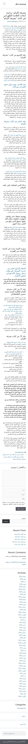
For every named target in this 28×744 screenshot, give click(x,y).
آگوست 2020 (22, 696)
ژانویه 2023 (22, 660)
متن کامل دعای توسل (20, 534)
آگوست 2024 (22, 615)
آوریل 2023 (22, 653)
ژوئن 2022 (23, 673)
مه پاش (24, 716)
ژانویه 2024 (22, 630)
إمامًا (20, 109)
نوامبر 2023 (22, 635)
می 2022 (23, 676)
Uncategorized (19, 452)
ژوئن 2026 (23, 579)
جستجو (24, 518)
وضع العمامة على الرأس (10, 80)
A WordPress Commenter (18, 562)
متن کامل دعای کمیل (20, 536)
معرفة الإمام (6, 26)
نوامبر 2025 (22, 592)
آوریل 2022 (22, 678)
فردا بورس (23, 724)
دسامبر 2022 (22, 663)
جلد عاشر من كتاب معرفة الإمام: (15, 122)
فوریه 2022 (22, 683)
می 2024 (23, 620)
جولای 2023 (22, 645)
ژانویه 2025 (22, 604)
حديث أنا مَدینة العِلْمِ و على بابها (13, 315)
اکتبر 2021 (23, 694)
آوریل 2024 (22, 622)
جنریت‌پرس (5, 741)
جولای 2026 (22, 576)
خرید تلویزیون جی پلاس (9, 733)
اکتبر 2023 (23, 637)
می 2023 (23, 650)
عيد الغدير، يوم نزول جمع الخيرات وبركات (15, 85)
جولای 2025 (22, 599)
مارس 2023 (22, 655)
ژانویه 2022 (22, 686)
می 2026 (23, 581)
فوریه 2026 (22, 584)
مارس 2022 (22, 681)
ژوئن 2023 (23, 648)
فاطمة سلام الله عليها (15, 227)
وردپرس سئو (21, 4)
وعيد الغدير (7, 74)
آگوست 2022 (22, 671)
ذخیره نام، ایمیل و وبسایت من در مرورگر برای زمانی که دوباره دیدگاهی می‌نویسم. (13, 503)
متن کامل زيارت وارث (20, 544)
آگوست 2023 (22, 643)
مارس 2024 (22, 625)
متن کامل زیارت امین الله (19, 542)
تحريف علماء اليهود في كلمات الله (17, 135)
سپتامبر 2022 (22, 668)
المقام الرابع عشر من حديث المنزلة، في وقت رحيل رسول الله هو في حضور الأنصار (16, 272)
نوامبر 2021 (22, 691)
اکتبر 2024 (23, 609)
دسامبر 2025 (22, 589)
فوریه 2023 (22, 658)
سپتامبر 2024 (22, 612)
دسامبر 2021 (22, 689)
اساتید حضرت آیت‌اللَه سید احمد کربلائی (13, 454)
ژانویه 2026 (22, 586)
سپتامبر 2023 (22, 640)
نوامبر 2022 (22, 666)
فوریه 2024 (22, 627)
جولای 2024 (22, 617)
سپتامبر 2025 (22, 597)
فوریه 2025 (22, 602)
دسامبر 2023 (22, 632)
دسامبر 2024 (22, 607)
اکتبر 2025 (23, 594)
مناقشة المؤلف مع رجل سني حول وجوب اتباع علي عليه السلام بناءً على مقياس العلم (12, 311)
